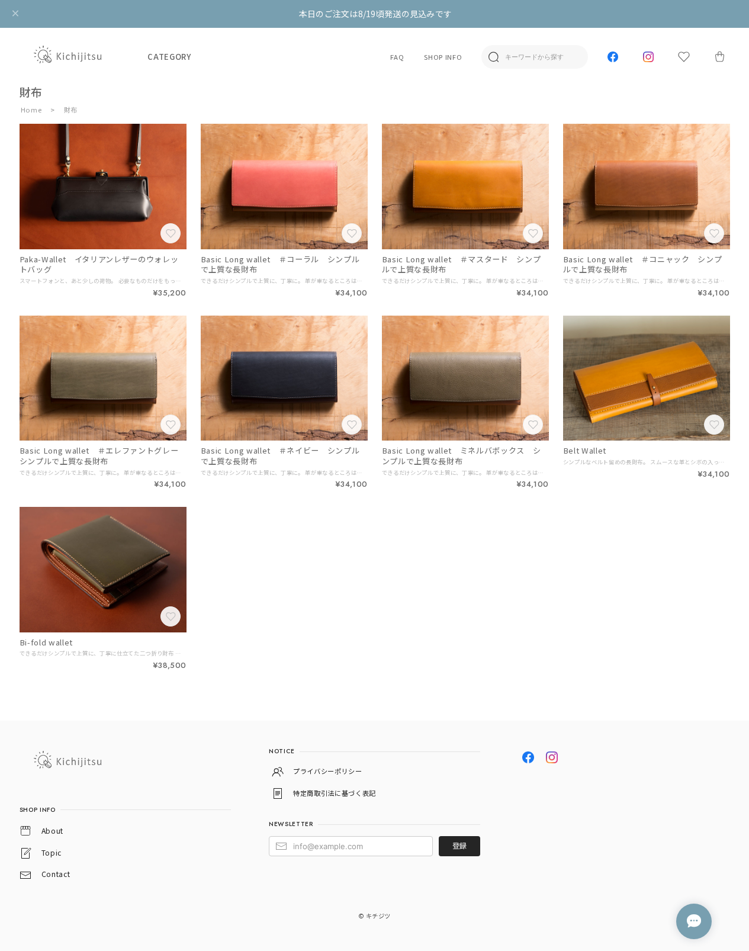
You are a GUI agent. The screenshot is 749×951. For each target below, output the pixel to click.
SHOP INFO (443, 57)
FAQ (397, 57)
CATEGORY (169, 56)
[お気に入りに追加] (171, 234)
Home (31, 109)
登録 (459, 845)
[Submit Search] (493, 57)
